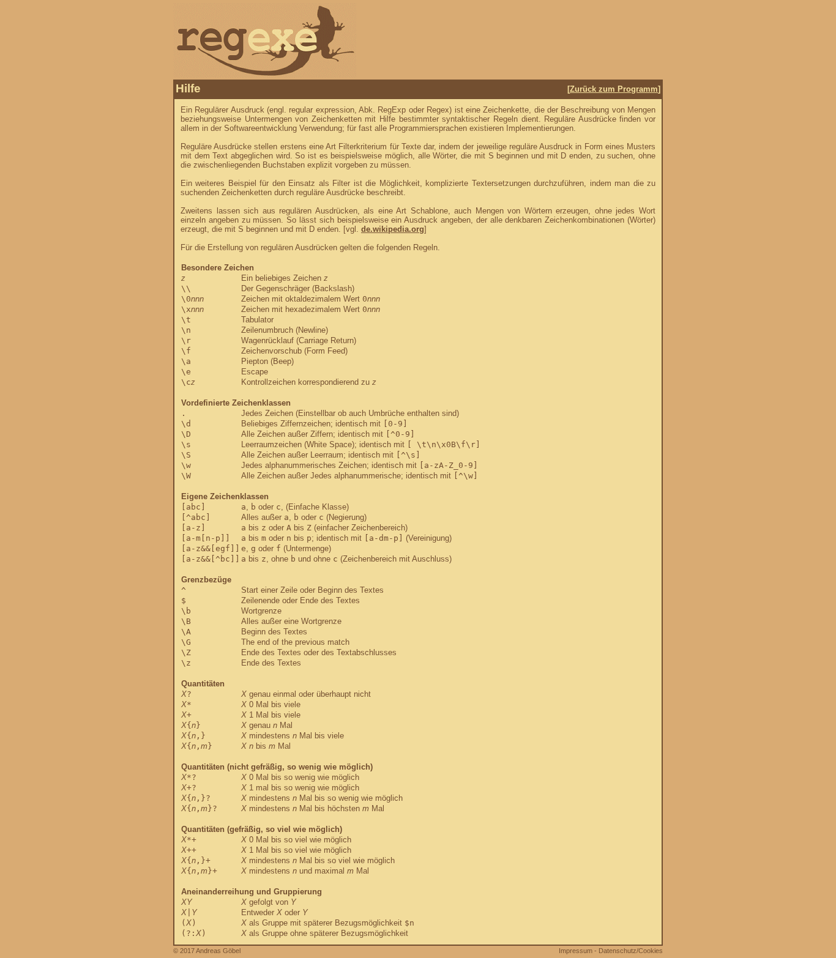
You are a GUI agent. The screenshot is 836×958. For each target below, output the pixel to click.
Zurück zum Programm (614, 89)
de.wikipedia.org (392, 229)
